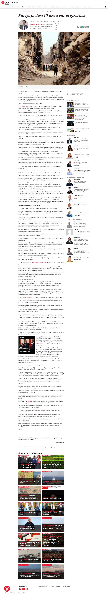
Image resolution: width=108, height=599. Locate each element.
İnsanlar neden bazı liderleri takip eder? (52, 560)
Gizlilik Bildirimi (66, 586)
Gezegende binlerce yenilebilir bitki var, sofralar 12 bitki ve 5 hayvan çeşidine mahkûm (53, 465)
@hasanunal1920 (42, 28)
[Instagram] (27, 589)
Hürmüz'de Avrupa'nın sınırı (51, 482)
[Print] (88, 27)
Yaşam (18, 7)
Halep (48, 289)
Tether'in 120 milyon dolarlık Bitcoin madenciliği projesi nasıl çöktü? (82, 130)
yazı (54, 351)
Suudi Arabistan (35, 262)
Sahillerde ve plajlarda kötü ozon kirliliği (29, 481)
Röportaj (78, 7)
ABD (27, 328)
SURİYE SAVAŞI (43, 447)
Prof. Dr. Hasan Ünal (36, 24)
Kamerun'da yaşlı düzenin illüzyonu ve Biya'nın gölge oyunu (28, 466)
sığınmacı (38, 172)
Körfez (43, 262)
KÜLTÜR (28, 7)
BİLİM (23, 7)
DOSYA (84, 7)
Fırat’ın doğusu (26, 297)
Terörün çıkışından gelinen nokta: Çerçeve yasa (29, 560)
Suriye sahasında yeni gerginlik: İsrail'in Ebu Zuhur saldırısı (29, 575)
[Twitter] (23, 589)
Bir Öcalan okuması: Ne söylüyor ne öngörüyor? (27, 528)
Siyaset (8, 7)
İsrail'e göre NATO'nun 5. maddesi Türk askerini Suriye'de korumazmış (29, 497)
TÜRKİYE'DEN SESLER (43, 7)
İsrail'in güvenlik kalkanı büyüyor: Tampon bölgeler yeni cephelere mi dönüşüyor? (81, 225)
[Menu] (105, 3)
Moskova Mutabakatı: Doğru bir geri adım (25, 350)
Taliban (29, 401)
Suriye (20, 132)
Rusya (26, 258)
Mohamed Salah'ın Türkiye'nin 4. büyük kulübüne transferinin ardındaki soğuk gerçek (82, 172)
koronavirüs (43, 267)
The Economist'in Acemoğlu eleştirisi (52, 498)
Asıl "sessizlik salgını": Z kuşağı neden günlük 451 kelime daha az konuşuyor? (82, 156)
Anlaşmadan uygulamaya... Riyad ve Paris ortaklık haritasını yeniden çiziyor (82, 233)
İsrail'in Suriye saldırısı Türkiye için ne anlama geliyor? (52, 575)
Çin (19, 253)
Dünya (13, 7)
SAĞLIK (72, 7)
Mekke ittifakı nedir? (28, 513)
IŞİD (31, 317)
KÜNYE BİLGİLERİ (42, 586)
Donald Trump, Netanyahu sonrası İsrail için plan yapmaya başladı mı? (81, 164)
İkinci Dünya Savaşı (23, 106)
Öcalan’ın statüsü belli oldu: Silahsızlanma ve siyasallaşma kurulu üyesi (81, 140)
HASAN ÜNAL (59, 447)
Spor (68, 7)
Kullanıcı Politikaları (55, 586)
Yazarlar (34, 7)
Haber (2, 7)
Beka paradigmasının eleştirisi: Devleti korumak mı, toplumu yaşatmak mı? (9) (29, 544)
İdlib (56, 337)
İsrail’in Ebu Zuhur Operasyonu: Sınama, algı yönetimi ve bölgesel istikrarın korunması (52, 528)
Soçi (50, 283)
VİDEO (89, 7)
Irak (35, 410)
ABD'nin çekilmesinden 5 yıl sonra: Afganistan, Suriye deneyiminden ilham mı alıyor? (81, 251)
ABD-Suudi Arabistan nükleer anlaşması (52, 513)
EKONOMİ (63, 7)
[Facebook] (20, 589)
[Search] (105, 7)
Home (20, 11)
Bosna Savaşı (56, 120)
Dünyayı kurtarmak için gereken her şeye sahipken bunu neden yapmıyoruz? (82, 148)
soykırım (25, 180)
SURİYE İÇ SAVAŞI (51, 447)
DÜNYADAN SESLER (54, 7)
